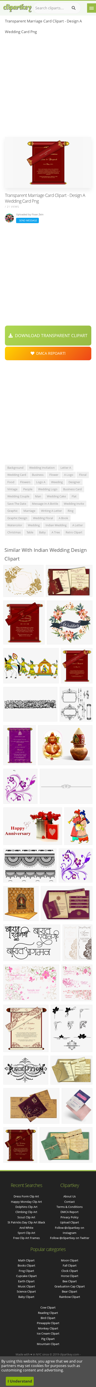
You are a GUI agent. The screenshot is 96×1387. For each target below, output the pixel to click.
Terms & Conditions (69, 1207)
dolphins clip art (26, 1207)
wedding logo (47, 489)
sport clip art (26, 1233)
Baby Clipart (26, 1297)
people (27, 489)
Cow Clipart (48, 1307)
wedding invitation (42, 468)
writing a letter (51, 511)
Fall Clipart (70, 1265)
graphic (12, 511)
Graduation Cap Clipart (69, 1286)
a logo (68, 475)
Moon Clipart (69, 1260)
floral (82, 475)
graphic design (17, 518)
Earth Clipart (26, 1281)
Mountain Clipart (48, 1344)
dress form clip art (26, 1196)
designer (74, 482)
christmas (14, 532)
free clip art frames (26, 1238)
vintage (12, 489)
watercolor (14, 525)
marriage (29, 511)
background (15, 468)
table (30, 532)
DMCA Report (70, 1212)
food (10, 482)
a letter (77, 525)
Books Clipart (26, 1265)
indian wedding (56, 525)
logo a (40, 482)
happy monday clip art (26, 1202)
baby (42, 532)
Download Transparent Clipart (50, 335)
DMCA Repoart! (50, 353)
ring (70, 511)
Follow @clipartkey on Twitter (69, 1238)
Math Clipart (26, 1260)
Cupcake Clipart (26, 1276)
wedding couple (18, 496)
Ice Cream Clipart (48, 1333)
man (38, 496)
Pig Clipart (48, 1339)
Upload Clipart (69, 1222)
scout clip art (26, 1217)
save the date (16, 504)
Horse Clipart (69, 1276)
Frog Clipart (26, 1271)
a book (63, 518)
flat (74, 496)
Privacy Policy (70, 1217)
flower (53, 475)
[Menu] (91, 8)
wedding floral (43, 518)
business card (72, 489)
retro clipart (74, 532)
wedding (34, 525)
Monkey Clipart (48, 1328)
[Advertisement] (48, 87)
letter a (66, 468)
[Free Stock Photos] (17, 7)
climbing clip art (26, 1212)
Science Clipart (26, 1291)
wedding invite (74, 504)
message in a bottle (45, 504)
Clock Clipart (69, 1271)
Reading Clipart (48, 1313)
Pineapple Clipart (48, 1323)
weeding (57, 482)
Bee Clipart (70, 1281)
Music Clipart (26, 1286)
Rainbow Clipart (69, 1297)
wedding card (16, 475)
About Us (69, 1196)
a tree (56, 532)
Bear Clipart (69, 1291)
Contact (69, 1202)
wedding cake (56, 496)
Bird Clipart (48, 1318)
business (38, 475)
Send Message (27, 220)
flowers (25, 482)
